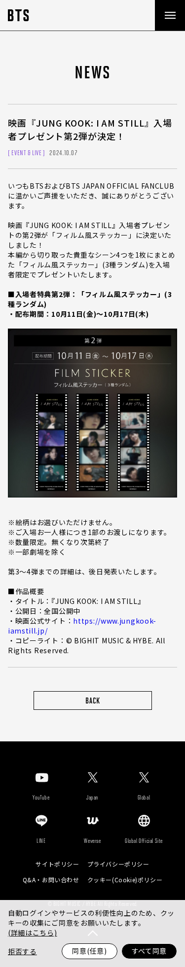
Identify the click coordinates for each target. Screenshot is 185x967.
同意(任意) (89, 951)
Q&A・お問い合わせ (51, 880)
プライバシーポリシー (118, 864)
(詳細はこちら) (32, 932)
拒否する (22, 951)
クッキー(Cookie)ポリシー (125, 880)
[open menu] (169, 15)
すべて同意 (149, 951)
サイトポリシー (57, 864)
